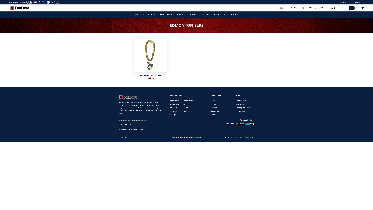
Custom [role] (216, 15)
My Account (359, 2)
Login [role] (213, 101)
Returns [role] (213, 115)
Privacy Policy (238, 137)
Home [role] (137, 15)
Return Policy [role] (240, 112)
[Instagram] (123, 137)
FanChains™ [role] (180, 15)
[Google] (126, 137)
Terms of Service (249, 137)
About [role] (225, 15)
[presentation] (119, 137)
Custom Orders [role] (188, 101)
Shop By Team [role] (148, 15)
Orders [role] (213, 105)
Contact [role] (234, 15)
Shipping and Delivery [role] (243, 108)
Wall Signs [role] (205, 15)
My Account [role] (215, 112)
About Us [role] (186, 105)
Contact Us (228, 137)
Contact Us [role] (240, 105)
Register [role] (214, 108)
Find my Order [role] (241, 101)
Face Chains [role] (193, 15)
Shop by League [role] (164, 15)
